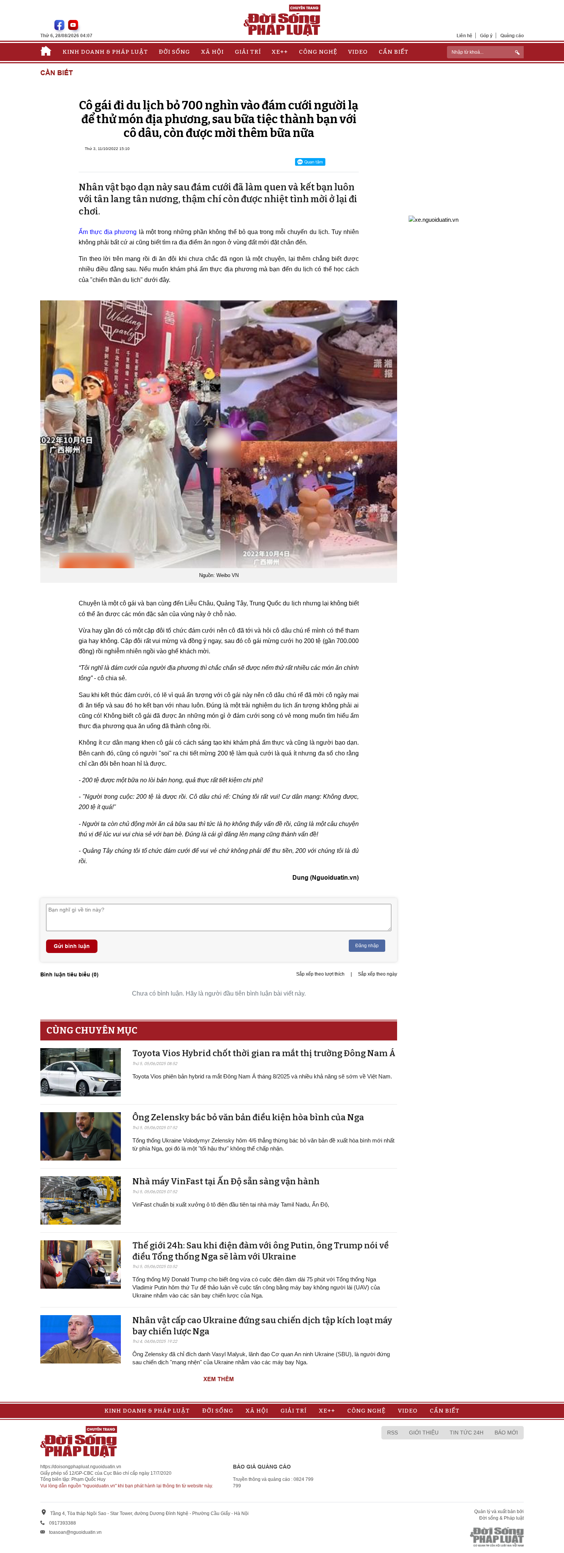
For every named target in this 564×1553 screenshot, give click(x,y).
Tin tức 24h (466, 1432)
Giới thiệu (424, 1432)
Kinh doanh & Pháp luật (105, 51)
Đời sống (174, 51)
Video (358, 51)
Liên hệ (464, 35)
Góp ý (486, 35)
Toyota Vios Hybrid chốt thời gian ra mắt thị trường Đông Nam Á (264, 1053)
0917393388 (62, 1523)
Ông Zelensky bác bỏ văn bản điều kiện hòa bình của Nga (248, 1117)
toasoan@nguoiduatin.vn (75, 1532)
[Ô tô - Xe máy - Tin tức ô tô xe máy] (433, 219)
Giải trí (248, 51)
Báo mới (506, 1432)
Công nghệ (318, 51)
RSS (392, 1432)
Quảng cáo (512, 35)
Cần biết (394, 51)
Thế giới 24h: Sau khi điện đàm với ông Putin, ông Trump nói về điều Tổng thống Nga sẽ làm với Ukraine (260, 1251)
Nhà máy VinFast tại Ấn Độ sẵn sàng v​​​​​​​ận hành (226, 1181)
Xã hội (212, 51)
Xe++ (280, 51)
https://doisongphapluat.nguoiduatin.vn (80, 1466)
